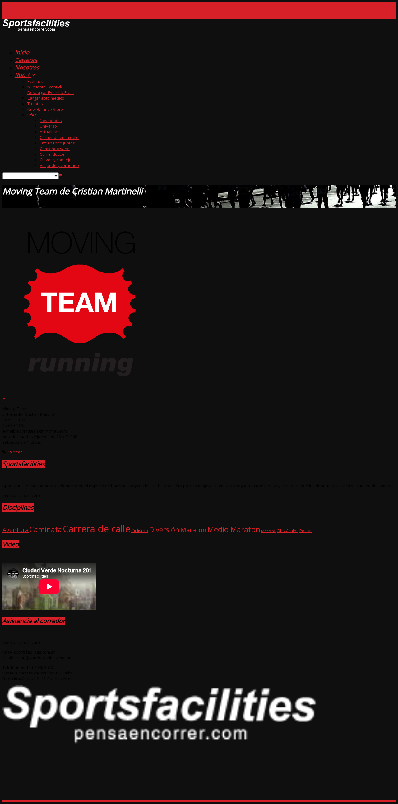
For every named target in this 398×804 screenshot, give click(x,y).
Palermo (15, 452)
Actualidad (50, 132)
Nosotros (27, 67)
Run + (23, 74)
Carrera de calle (96, 529)
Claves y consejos (57, 160)
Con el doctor (52, 154)
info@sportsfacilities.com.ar (28, 5)
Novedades (51, 120)
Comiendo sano (55, 148)
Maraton (193, 529)
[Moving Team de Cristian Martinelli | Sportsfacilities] (36, 42)
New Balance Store (45, 109)
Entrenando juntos (57, 143)
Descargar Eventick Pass (50, 92)
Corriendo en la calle (59, 137)
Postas (305, 530)
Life (31, 115)
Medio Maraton (233, 529)
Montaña (268, 531)
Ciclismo (139, 530)
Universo (48, 126)
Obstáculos (287, 530)
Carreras (26, 60)
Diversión (164, 529)
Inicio (22, 52)
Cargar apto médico (45, 98)
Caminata (46, 529)
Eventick (35, 81)
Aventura (15, 530)
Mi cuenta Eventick (44, 87)
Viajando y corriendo (59, 165)
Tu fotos (35, 103)
